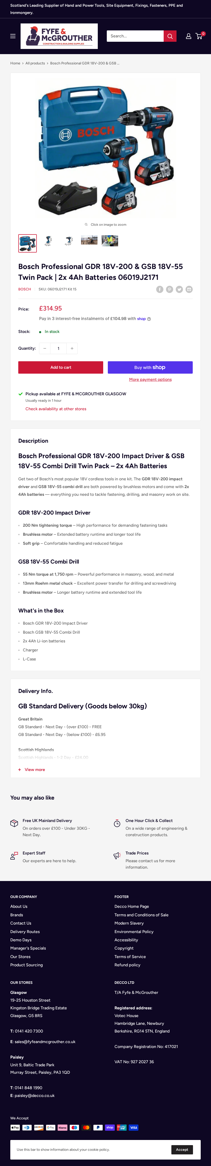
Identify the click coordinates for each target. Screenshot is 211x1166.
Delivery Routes (25, 931)
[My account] (188, 36)
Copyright (124, 948)
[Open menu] (12, 36)
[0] (199, 36)
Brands (16, 914)
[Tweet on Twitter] (179, 289)
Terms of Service (130, 956)
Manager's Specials (28, 948)
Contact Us (20, 923)
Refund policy (127, 964)
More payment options (150, 379)
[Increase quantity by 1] (72, 348)
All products (35, 63)
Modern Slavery (129, 923)
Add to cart (60, 367)
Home (15, 63)
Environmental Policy (134, 931)
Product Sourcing (26, 964)
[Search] (170, 36)
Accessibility (126, 939)
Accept (182, 1149)
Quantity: (27, 348)
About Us (18, 906)
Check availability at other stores (55, 408)
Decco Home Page (132, 906)
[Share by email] (189, 289)
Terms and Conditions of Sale (142, 914)
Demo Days (20, 939)
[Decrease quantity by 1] (44, 348)
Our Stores (20, 956)
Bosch (24, 289)
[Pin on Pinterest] (169, 289)
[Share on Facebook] (159, 289)
